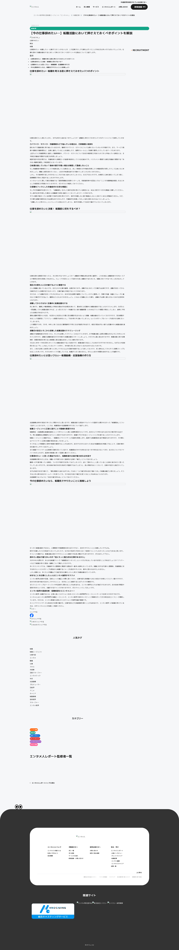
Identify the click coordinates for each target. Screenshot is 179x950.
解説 (31, 43)
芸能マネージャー (36, 673)
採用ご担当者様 (94, 853)
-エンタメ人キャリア (117, 863)
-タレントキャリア (116, 856)
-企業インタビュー (116, 853)
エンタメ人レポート (109, 7)
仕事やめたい (34, 41)
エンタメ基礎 (33, 729)
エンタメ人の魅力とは (54, 850)
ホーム (78, 7)
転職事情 (33, 696)
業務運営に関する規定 (137, 877)
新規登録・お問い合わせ (76, 858)
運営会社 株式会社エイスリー (90, 877)
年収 (31, 679)
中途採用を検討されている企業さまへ (134, 2)
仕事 (31, 664)
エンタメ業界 (34, 705)
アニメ (32, 690)
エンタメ (33, 658)
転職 (31, 46)
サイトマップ (112, 877)
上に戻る (139, 872)
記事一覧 (113, 866)
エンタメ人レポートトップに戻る (43, 783)
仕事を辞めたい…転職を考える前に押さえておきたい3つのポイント (53, 59)
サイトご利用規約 (103, 877)
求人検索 (71, 853)
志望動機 (33, 682)
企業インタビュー (35, 735)
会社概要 (50, 856)
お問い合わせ (123, 7)
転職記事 (32, 732)
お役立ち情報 (33, 744)
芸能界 (32, 688)
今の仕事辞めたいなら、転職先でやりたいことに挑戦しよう (50, 67)
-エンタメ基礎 (115, 861)
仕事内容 (33, 655)
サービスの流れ (73, 856)
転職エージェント (36, 652)
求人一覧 (71, 850)
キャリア (33, 693)
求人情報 (87, 7)
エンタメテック (35, 676)
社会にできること (53, 853)
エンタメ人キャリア (35, 741)
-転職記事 (114, 858)
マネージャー (34, 702)
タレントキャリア (35, 738)
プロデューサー (35, 685)
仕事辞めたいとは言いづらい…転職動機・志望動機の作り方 (50, 65)
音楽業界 (33, 699)
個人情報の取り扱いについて (123, 877)
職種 (31, 661)
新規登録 (140, 7)
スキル (32, 667)
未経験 (32, 670)
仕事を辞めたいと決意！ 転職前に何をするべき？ (47, 62)
